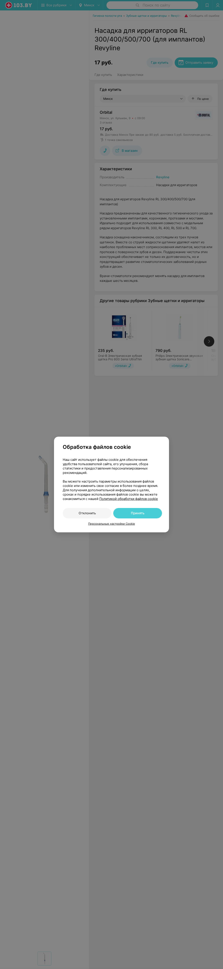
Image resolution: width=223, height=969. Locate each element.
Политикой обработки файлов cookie (128, 499)
